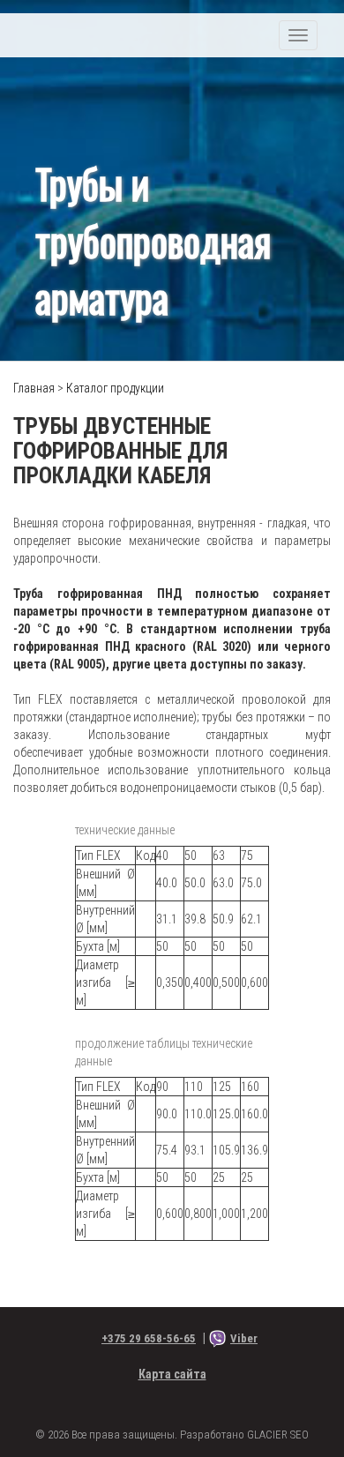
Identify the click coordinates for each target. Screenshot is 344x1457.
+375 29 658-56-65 (148, 1338)
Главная (34, 388)
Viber (244, 1338)
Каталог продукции (115, 388)
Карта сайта (172, 1374)
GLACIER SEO (278, 1434)
